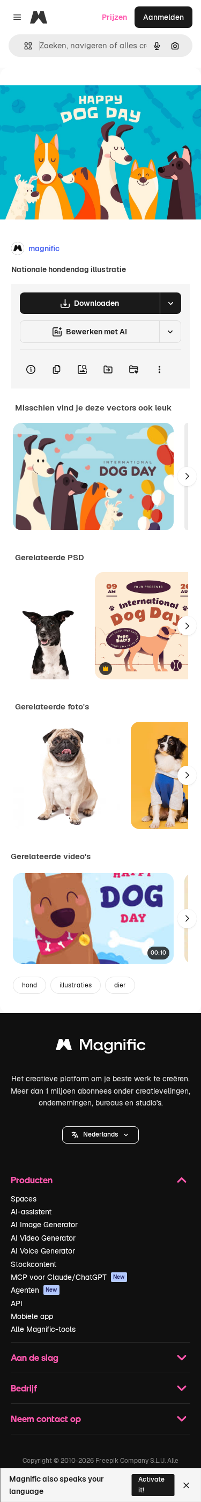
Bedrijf (24, 1388)
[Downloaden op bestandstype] (170, 303)
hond (29, 985)
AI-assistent (31, 1212)
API (17, 1303)
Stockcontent (33, 1264)
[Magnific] (101, 1047)
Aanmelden (163, 17)
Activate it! (151, 1484)
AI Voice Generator (43, 1251)
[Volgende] (187, 476)
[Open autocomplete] (24, 46)
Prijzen (114, 17)
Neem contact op (46, 1418)
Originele (70, 92)
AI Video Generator (43, 1238)
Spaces (23, 1199)
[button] (100, 1135)
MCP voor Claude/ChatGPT (68, 1277)
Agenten (34, 1290)
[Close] (186, 1485)
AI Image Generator (44, 1224)
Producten (32, 1179)
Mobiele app (32, 1316)
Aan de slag (34, 1357)
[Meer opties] (159, 369)
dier (120, 985)
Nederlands (100, 1134)
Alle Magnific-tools (43, 1329)
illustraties (75, 985)
